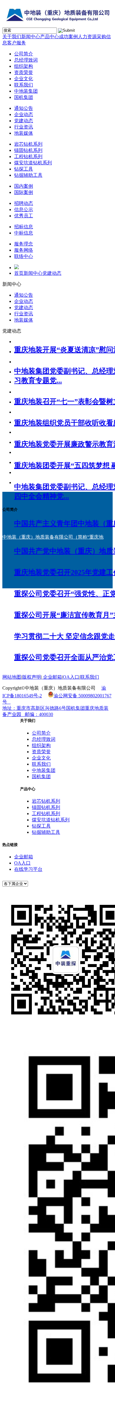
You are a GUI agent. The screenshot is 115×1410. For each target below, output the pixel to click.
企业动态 (23, 114)
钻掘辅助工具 (28, 175)
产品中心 (49, 36)
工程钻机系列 (28, 156)
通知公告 (23, 108)
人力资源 (87, 36)
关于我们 (11, 36)
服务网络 (23, 250)
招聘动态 (23, 203)
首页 (19, 273)
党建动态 (23, 120)
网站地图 (11, 677)
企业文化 (23, 78)
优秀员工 (23, 215)
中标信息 (23, 232)
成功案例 (68, 36)
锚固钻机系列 (28, 150)
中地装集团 (26, 91)
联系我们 (23, 84)
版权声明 (31, 677)
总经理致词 (26, 59)
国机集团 (23, 97)
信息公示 (23, 209)
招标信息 (23, 226)
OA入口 (22, 862)
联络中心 (23, 256)
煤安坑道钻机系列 (33, 162)
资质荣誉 (23, 72)
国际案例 (23, 192)
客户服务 (16, 42)
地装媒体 (23, 133)
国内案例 (23, 186)
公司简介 (23, 53)
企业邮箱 (23, 856)
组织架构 (23, 66)
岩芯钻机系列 (28, 144)
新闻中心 (30, 36)
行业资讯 (23, 126)
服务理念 (23, 243)
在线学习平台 (28, 869)
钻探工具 (23, 168)
